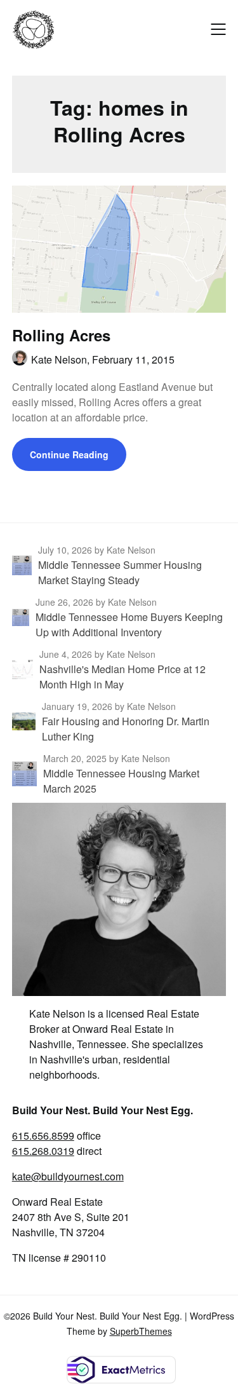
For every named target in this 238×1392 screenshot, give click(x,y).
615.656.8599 (43, 1135)
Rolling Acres (61, 335)
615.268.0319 (43, 1150)
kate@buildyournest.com (68, 1176)
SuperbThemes (141, 1331)
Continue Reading (69, 454)
